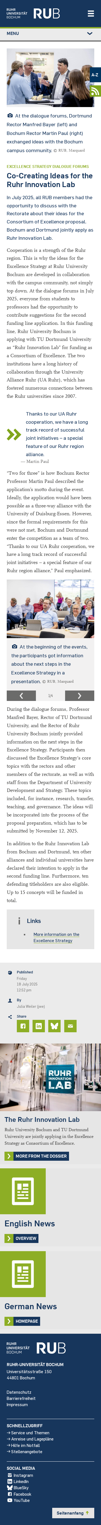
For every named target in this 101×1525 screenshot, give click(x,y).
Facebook (22, 1494)
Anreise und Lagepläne (32, 1438)
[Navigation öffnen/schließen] (91, 13)
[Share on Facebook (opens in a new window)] (24, 1026)
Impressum (17, 1404)
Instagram (23, 1475)
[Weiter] (79, 696)
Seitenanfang (73, 1513)
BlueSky (21, 1487)
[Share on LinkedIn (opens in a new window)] (40, 1026)
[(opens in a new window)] (44, 13)
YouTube (22, 1500)
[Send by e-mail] (71, 1026)
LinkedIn (21, 1481)
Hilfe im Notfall (25, 1445)
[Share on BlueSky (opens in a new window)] (55, 1026)
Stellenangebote (26, 1451)
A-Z (94, 74)
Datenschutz (19, 1392)
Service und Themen (30, 1432)
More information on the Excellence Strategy (56, 937)
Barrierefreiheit (21, 1398)
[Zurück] (21, 696)
